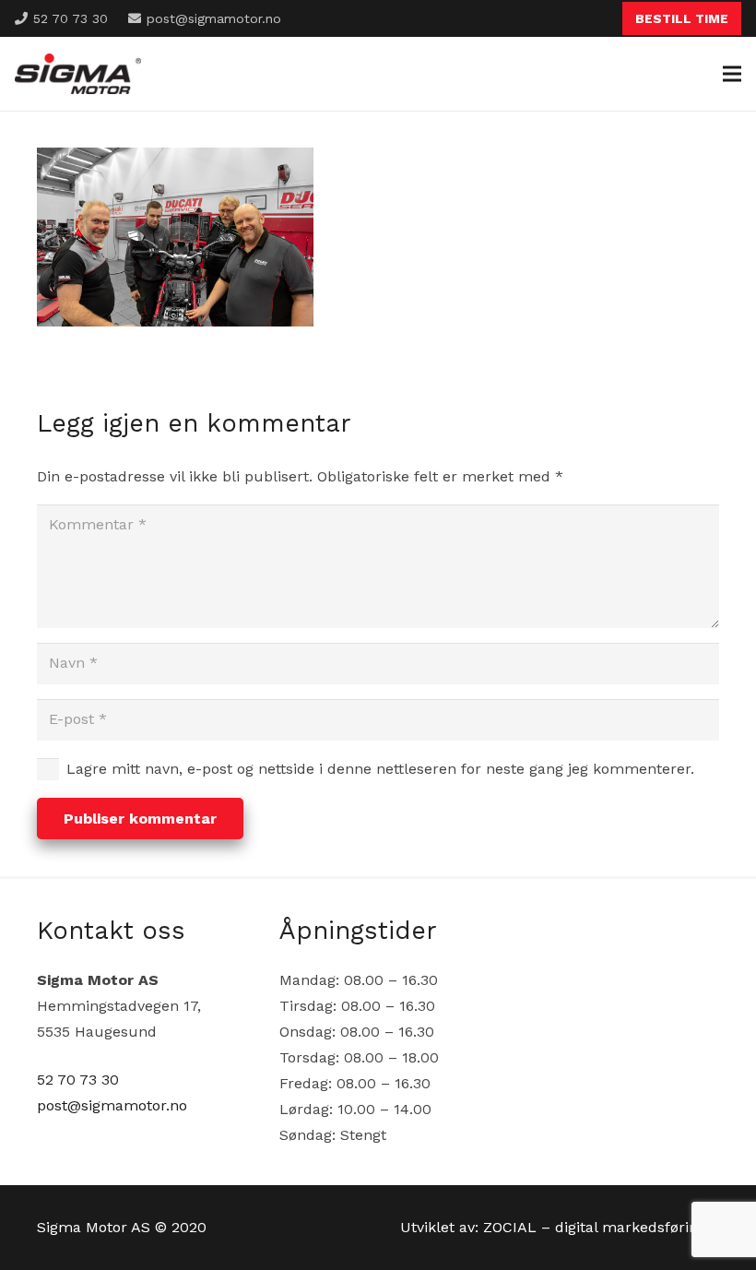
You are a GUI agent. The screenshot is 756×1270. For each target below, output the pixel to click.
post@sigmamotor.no (112, 1105)
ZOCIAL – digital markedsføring (594, 1227)
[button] (732, 74)
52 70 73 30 (78, 1079)
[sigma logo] (78, 74)
